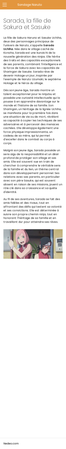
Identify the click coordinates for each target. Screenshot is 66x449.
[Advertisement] (33, 302)
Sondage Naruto (29, 5)
